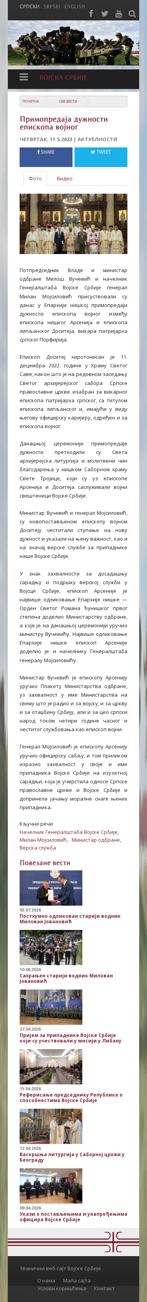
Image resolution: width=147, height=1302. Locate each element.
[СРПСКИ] (30, 5)
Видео (65, 178)
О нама (46, 1280)
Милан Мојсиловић (43, 839)
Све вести (68, 101)
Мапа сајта (77, 1280)
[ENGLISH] (74, 5)
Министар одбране (96, 839)
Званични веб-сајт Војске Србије (60, 1268)
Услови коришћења (61, 1288)
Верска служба (38, 847)
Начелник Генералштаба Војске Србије (69, 831)
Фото (35, 178)
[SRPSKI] (52, 5)
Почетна (30, 101)
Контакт (104, 1288)
